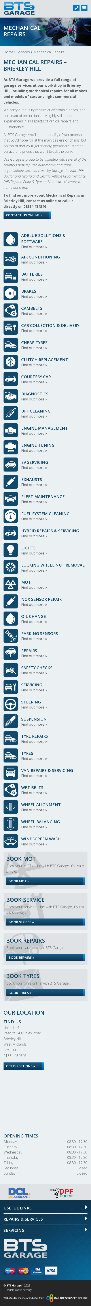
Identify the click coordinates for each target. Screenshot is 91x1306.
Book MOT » (19, 881)
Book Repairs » (21, 957)
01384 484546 (34, 206)
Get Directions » (20, 1066)
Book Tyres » (20, 992)
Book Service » (21, 922)
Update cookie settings (19, 1290)
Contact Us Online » (24, 215)
